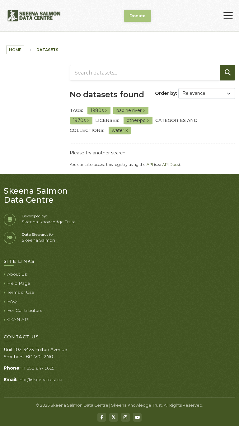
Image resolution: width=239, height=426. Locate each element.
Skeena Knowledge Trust (48, 221)
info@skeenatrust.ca (40, 379)
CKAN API (18, 319)
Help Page (18, 283)
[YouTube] (137, 417)
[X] (113, 417)
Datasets (47, 49)
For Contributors (24, 310)
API (150, 164)
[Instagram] (125, 417)
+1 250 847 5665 (38, 367)
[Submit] (227, 72)
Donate (137, 15)
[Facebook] (101, 417)
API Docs (170, 164)
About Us (17, 274)
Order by (165, 93)
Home (15, 49)
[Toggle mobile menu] (228, 16)
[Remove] (106, 111)
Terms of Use (20, 292)
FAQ (12, 301)
